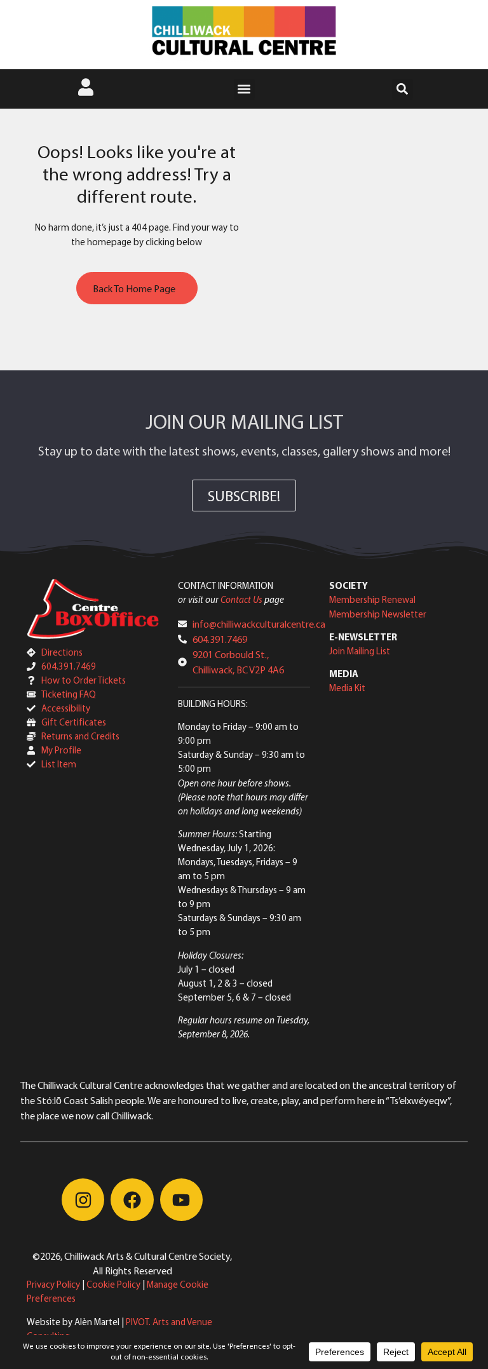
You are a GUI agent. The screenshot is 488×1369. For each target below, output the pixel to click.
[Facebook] (132, 1199)
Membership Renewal (372, 599)
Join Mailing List (359, 651)
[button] (244, 89)
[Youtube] (181, 1199)
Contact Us (241, 599)
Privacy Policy (53, 1284)
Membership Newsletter (377, 614)
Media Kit (347, 688)
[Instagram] (83, 1199)
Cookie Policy (113, 1284)
